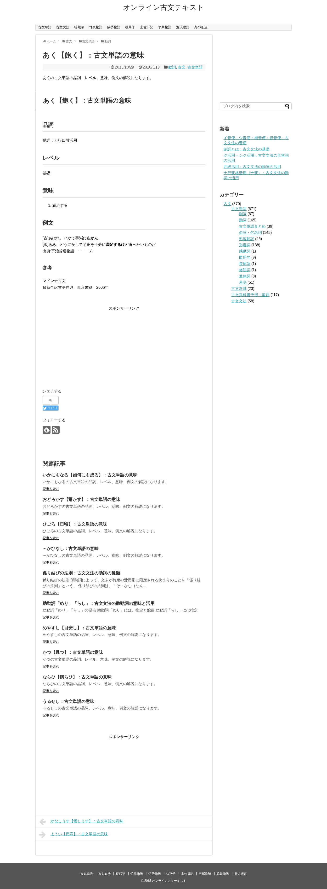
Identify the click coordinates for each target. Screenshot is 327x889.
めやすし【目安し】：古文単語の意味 (79, 627)
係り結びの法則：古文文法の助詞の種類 (81, 573)
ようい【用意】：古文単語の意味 (79, 834)
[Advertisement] (124, 345)
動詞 (172, 67)
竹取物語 (95, 27)
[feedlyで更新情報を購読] (47, 430)
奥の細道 (201, 27)
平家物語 (164, 27)
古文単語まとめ (252, 226)
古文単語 (44, 27)
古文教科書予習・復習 (250, 295)
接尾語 (244, 264)
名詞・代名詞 (250, 233)
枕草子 (130, 27)
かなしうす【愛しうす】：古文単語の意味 (87, 821)
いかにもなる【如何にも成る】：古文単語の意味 (90, 475)
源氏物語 (183, 27)
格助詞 (244, 270)
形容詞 (244, 245)
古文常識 (239, 289)
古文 (182, 67)
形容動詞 (246, 239)
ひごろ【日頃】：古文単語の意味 (75, 524)
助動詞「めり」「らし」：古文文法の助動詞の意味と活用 (99, 603)
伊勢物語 (113, 27)
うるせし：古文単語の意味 (68, 701)
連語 (243, 282)
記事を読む (51, 489)
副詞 (243, 214)
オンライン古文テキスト (163, 7)
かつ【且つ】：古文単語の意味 (73, 652)
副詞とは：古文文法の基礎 (247, 149)
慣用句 (244, 257)
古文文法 (62, 27)
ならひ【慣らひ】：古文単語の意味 (77, 677)
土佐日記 (146, 27)
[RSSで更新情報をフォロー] (56, 430)
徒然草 (79, 27)
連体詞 (244, 276)
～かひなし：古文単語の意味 (71, 548)
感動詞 (244, 251)
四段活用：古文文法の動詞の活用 (252, 167)
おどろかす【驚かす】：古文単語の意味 (81, 499)
